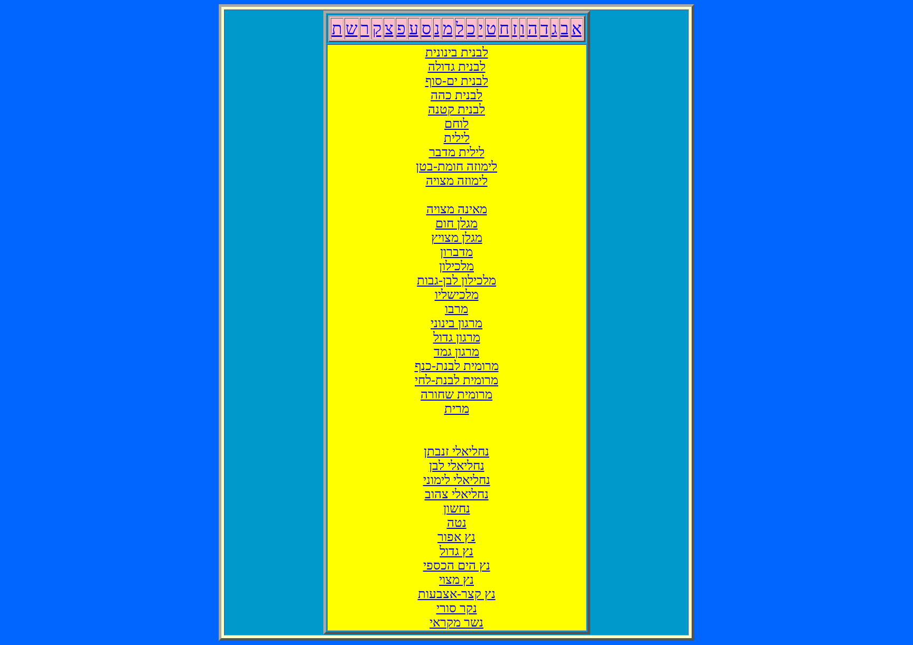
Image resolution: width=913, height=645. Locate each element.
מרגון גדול (456, 337)
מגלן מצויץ (456, 237)
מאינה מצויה (456, 209)
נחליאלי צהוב (457, 494)
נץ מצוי (456, 579)
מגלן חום (456, 223)
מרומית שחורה (456, 394)
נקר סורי (456, 608)
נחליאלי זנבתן (456, 451)
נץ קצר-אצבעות (457, 594)
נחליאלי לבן (457, 465)
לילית (457, 138)
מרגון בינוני (456, 323)
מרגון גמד (456, 351)
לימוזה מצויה (457, 180)
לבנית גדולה (457, 66)
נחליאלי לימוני (456, 480)
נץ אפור (456, 537)
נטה (457, 522)
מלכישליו (457, 294)
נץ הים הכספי (456, 565)
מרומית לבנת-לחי (456, 380)
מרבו (456, 309)
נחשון (456, 508)
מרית (456, 408)
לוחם (456, 123)
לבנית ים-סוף (456, 81)
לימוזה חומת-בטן (456, 166)
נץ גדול (456, 551)
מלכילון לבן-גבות (456, 280)
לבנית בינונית (456, 52)
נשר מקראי (456, 622)
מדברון (456, 252)
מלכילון (456, 266)
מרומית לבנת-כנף (457, 366)
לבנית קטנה (456, 109)
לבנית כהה (456, 95)
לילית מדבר (457, 152)
